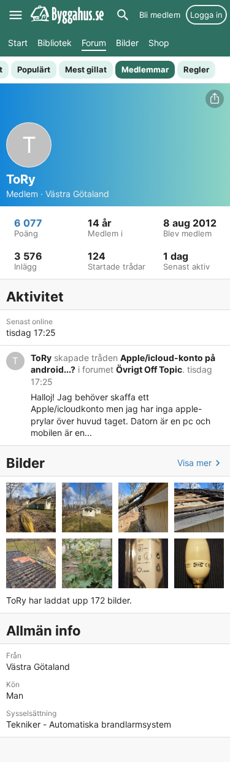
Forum (94, 42)
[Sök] (122, 14)
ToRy (41, 357)
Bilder (127, 42)
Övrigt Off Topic (149, 369)
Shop (158, 42)
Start (18, 42)
